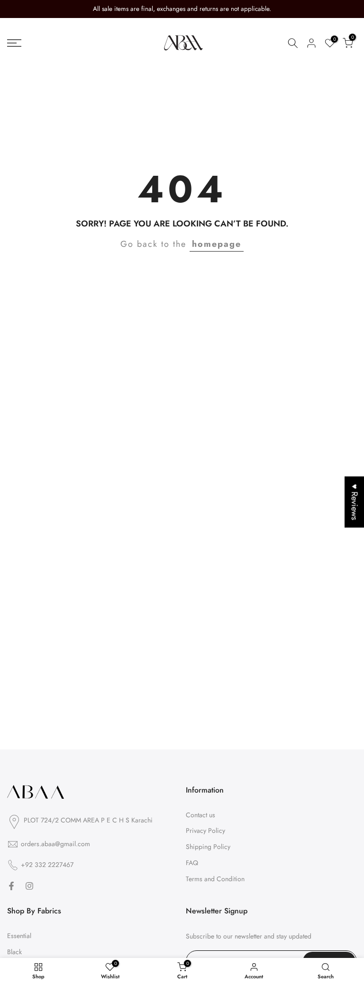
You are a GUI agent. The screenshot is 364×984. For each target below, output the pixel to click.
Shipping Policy (208, 846)
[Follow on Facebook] (11, 886)
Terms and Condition (215, 879)
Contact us (200, 815)
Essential (19, 935)
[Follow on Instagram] (29, 886)
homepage (216, 244)
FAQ (192, 862)
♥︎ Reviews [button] (354, 502)
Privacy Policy (205, 830)
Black (14, 952)
